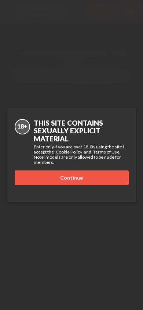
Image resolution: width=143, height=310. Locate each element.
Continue (71, 177)
